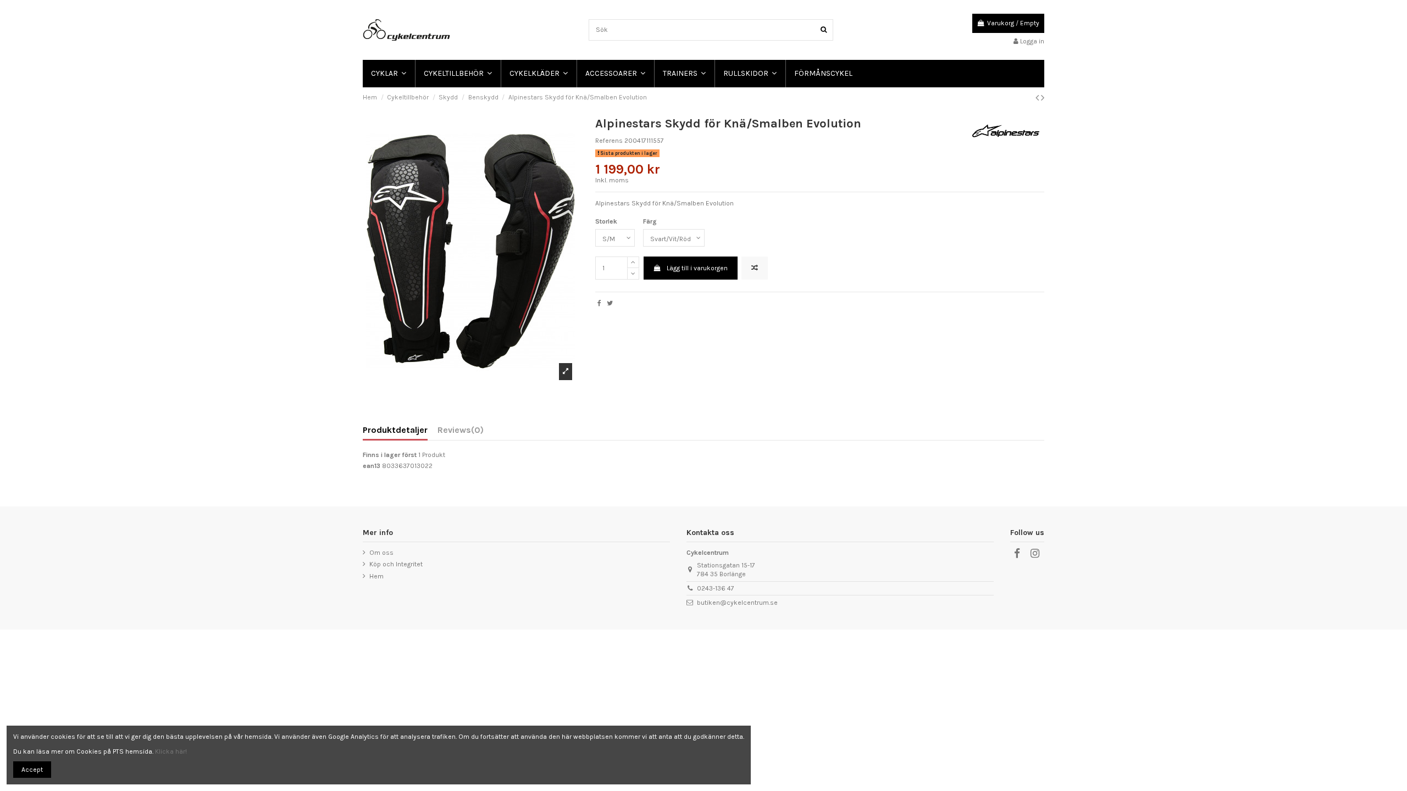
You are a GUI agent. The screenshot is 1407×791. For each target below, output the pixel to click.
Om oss (381, 552)
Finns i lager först (390, 455)
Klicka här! (171, 751)
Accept (32, 769)
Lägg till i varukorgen (697, 268)
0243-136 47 (715, 588)
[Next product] (1042, 98)
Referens (609, 140)
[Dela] (599, 303)
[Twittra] (610, 303)
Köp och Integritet (396, 564)
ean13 (371, 466)
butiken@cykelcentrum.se (737, 602)
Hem (376, 576)
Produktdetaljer (395, 430)
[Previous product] (1038, 98)
